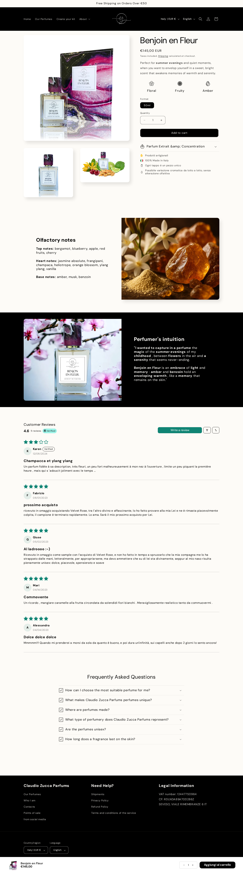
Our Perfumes (32, 794)
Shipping (163, 56)
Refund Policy (99, 806)
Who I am (29, 800)
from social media (35, 819)
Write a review (180, 430)
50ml (147, 105)
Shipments (97, 794)
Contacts (29, 806)
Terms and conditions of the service (113, 813)
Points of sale (32, 813)
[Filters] (207, 430)
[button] (84, 19)
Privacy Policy (100, 800)
